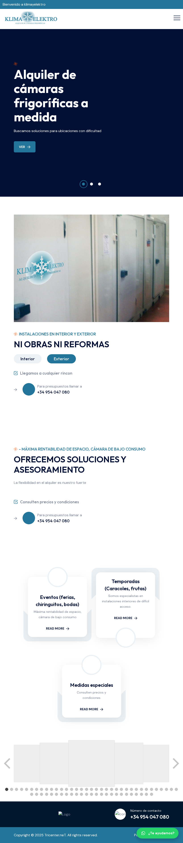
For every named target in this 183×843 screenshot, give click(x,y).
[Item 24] (121, 789)
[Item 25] (126, 789)
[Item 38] (41, 794)
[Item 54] (121, 794)
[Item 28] (141, 789)
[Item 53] (116, 794)
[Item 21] (106, 789)
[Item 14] (71, 789)
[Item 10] (51, 789)
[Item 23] (116, 789)
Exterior (61, 358)
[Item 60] (151, 794)
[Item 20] (101, 789)
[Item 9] (46, 789)
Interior (28, 358)
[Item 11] (56, 789)
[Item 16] (81, 789)
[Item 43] (66, 794)
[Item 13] (66, 789)
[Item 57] (136, 794)
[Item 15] (76, 789)
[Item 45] (76, 794)
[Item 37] (36, 794)
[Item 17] (86, 789)
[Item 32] (161, 789)
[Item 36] (31, 794)
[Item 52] (111, 794)
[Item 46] (81, 794)
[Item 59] (146, 794)
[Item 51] (106, 794)
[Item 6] (31, 789)
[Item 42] (61, 794)
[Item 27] (136, 789)
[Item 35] (176, 789)
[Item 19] (96, 789)
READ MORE (55, 628)
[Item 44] (71, 794)
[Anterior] (7, 763)
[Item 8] (41, 789)
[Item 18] (91, 789)
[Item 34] (171, 789)
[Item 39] (46, 794)
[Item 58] (141, 794)
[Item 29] (146, 789)
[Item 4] (21, 789)
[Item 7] (36, 789)
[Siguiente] (175, 763)
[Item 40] (51, 794)
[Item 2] (11, 789)
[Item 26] (131, 789)
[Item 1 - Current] (6, 789)
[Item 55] (126, 794)
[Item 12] (61, 789)
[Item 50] (101, 794)
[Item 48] (91, 794)
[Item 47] (86, 794)
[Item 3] (16, 789)
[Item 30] (151, 789)
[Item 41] (56, 794)
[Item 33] (166, 789)
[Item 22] (111, 789)
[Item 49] (96, 794)
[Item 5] (26, 789)
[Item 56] (131, 794)
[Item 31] (156, 789)
